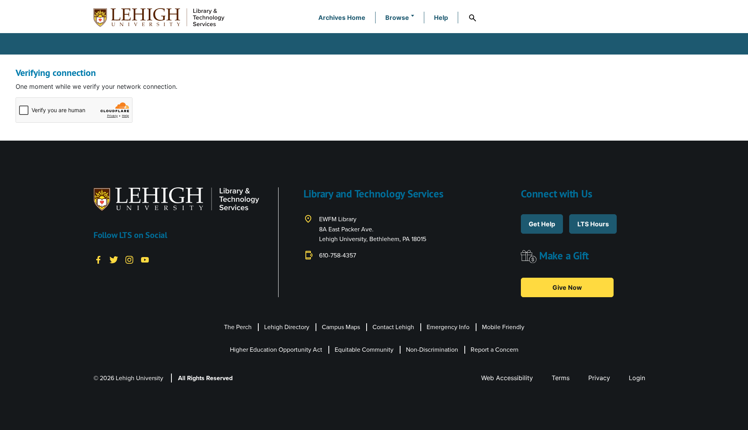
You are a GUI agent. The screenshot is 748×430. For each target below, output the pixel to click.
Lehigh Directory (286, 326)
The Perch (238, 326)
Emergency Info (448, 326)
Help (441, 17)
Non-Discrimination (432, 349)
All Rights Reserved (205, 378)
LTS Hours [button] (593, 224)
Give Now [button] (567, 287)
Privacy (599, 378)
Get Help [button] (542, 224)
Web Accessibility (507, 378)
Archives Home (341, 17)
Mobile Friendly (503, 326)
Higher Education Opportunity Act (276, 349)
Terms (561, 378)
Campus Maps (341, 326)
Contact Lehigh (393, 326)
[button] (400, 17)
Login (637, 378)
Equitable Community (364, 349)
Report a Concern (495, 349)
